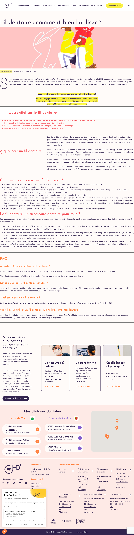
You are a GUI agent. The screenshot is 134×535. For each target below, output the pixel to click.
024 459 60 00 (116, 504)
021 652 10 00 (90, 507)
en (129, 5)
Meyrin (57, 104)
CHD (121, 469)
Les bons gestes (6, 71)
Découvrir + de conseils (14, 398)
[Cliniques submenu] (39, 5)
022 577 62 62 (122, 482)
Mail (79, 487)
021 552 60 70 (65, 507)
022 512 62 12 (83, 484)
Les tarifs (35, 486)
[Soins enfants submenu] (68, 5)
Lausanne (65, 104)
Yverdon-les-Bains (79, 104)
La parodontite (85, 362)
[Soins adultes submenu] (54, 5)
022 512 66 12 (103, 484)
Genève (50, 104)
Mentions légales (82, 532)
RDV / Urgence (113, 5)
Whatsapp (82, 490)
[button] (108, 437)
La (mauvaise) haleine (54, 364)
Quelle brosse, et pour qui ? (115, 364)
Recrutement (36, 483)
